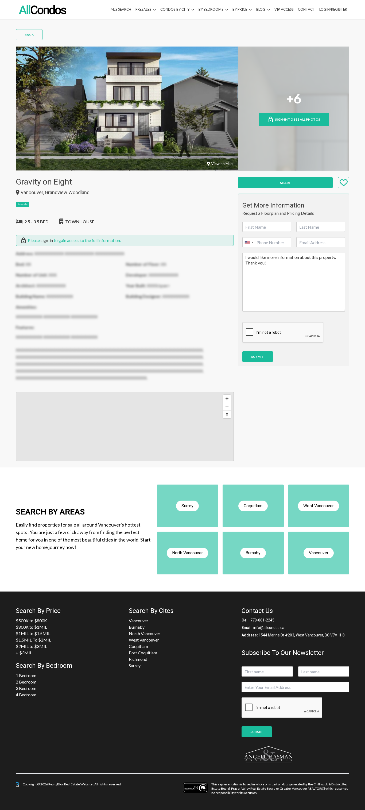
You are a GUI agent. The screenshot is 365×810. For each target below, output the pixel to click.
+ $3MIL (24, 652)
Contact (306, 9)
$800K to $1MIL (31, 626)
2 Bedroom (26, 681)
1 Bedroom (26, 675)
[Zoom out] (227, 406)
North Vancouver (144, 633)
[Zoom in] (227, 399)
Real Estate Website (78, 784)
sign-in (47, 240)
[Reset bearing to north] (227, 414)
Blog (260, 9)
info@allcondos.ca (268, 627)
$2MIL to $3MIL (31, 646)
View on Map (222, 163)
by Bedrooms (211, 9)
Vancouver (138, 620)
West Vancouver (144, 639)
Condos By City (174, 9)
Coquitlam (138, 646)
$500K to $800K (31, 620)
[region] (125, 426)
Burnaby (137, 626)
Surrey (135, 665)
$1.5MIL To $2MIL (33, 639)
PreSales (143, 9)
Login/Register (333, 9)
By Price (239, 9)
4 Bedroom (26, 694)
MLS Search (121, 9)
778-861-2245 (262, 620)
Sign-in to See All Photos (297, 119)
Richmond (138, 659)
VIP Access (284, 9)
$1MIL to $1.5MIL (33, 633)
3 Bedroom (26, 688)
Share (285, 183)
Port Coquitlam (143, 652)
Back (29, 35)
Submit (257, 357)
